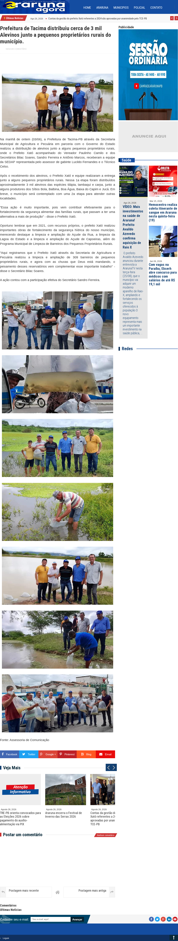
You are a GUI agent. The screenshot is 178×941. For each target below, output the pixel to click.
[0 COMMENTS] (43, 18)
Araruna (102, 7)
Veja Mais (12, 767)
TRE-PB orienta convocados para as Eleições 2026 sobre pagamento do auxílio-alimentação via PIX (20, 818)
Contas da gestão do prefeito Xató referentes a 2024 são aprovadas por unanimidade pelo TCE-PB (110, 818)
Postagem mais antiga (92, 890)
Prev (108, 767)
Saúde (126, 160)
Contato (156, 7)
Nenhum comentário (16, 49)
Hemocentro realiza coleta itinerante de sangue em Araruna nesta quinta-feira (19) (163, 212)
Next (114, 767)
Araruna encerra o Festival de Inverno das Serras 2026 (63, 815)
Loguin (6, 938)
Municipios (121, 7)
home (87, 7)
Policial (139, 7)
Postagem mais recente (24, 890)
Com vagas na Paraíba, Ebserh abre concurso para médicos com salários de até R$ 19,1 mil (163, 274)
